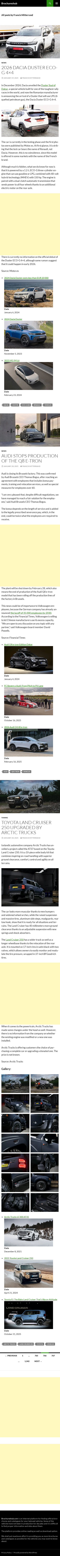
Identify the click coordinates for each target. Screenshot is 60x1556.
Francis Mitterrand (31, 78)
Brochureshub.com (9, 1518)
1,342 (27, 1361)
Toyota (40, 1344)
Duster (15, 405)
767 (53, 1355)
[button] (30, 796)
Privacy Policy (6, 1553)
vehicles (48, 405)
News (3, 63)
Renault (37, 405)
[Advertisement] (30, 224)
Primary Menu (56, 3)
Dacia (6, 405)
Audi (6, 771)
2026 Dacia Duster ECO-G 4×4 (29, 70)
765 (36, 1355)
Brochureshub (9, 3)
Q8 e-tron (15, 771)
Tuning (4, 818)
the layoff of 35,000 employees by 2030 (31, 612)
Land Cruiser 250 (15, 939)
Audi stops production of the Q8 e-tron (29, 458)
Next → (38, 1361)
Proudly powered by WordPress (25, 1553)
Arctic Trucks (9, 1344)
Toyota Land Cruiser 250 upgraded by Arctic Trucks (26, 827)
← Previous (11, 1355)
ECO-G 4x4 (26, 405)
